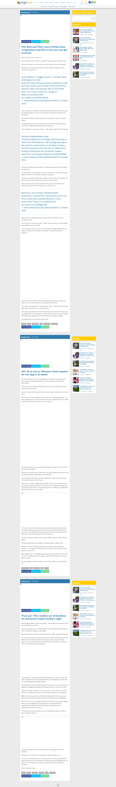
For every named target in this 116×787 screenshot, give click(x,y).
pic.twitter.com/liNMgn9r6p (34, 204)
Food (74, 2)
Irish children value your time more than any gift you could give (87, 371)
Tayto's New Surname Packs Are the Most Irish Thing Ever (87, 57)
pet (42, 568)
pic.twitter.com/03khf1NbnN (34, 97)
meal (47, 773)
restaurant (52, 773)
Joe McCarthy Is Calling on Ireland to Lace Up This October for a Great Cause (87, 65)
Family (28, 773)
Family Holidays (83, 43)
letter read (27, 397)
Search (93, 18)
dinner (23, 773)
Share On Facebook (26, 41)
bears (29, 324)
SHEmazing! (72, 6)
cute (41, 324)
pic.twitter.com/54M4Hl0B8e (53, 154)
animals (23, 324)
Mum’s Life (44, 6)
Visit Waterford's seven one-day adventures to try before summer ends (87, 387)
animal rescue (25, 568)
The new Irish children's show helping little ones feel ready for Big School (87, 31)
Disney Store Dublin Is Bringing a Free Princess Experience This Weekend (87, 379)
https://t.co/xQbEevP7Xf (44, 201)
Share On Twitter (36, 41)
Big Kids (56, 2)
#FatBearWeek (35, 136)
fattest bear (47, 324)
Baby (46, 2)
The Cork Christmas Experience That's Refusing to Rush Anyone (87, 39)
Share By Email (45, 41)
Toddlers (51, 2)
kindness (41, 773)
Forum (35, 2)
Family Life (69, 2)
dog (31, 568)
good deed (35, 773)
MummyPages (63, 6)
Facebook (54, 478)
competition (35, 324)
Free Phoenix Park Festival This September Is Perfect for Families (87, 73)
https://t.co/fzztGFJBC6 (32, 94)
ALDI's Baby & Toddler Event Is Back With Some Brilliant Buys (86, 48)
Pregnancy (41, 2)
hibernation (54, 324)
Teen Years (62, 2)
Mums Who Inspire (53, 6)
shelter (46, 568)
